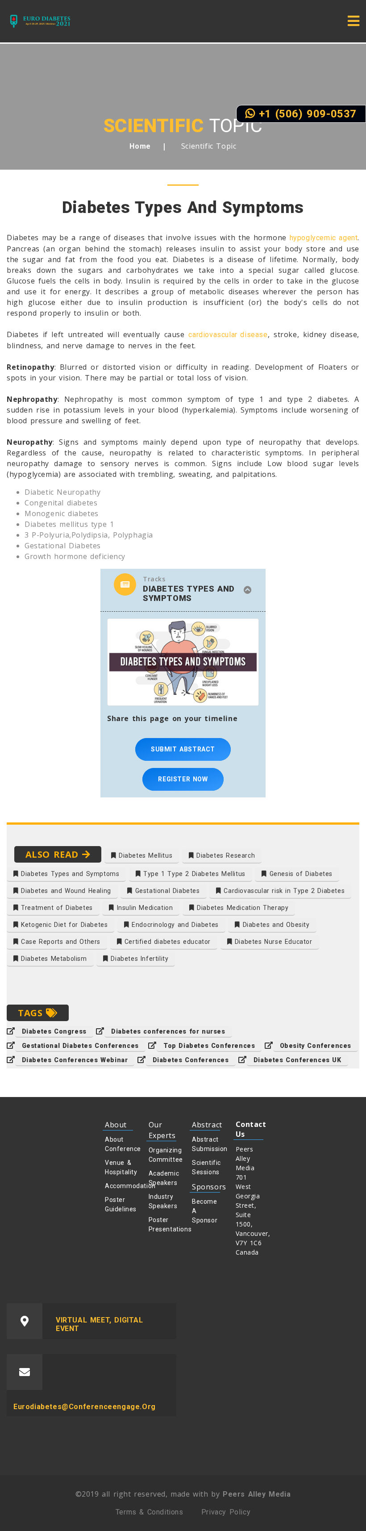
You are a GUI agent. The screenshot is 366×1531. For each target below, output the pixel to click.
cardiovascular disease (227, 334)
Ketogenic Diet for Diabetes (63, 924)
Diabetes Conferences (191, 1060)
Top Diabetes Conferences (209, 1045)
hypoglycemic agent (324, 238)
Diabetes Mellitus (144, 855)
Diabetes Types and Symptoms (69, 873)
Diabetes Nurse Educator (272, 941)
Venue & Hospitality (119, 1167)
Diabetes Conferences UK (297, 1060)
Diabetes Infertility (138, 958)
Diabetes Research (224, 855)
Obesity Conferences (315, 1045)
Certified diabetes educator (166, 941)
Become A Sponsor (204, 1211)
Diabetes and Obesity (275, 924)
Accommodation (119, 1185)
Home (139, 146)
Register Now (183, 779)
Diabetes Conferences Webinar (75, 1060)
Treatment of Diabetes (56, 907)
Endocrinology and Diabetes (174, 924)
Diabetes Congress (54, 1031)
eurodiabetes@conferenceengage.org (84, 1406)
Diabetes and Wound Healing (65, 890)
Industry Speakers (163, 1201)
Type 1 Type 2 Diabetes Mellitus (193, 873)
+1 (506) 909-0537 (306, 114)
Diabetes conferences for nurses (168, 1031)
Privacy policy (225, 1512)
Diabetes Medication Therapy (242, 907)
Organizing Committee (163, 1155)
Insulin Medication (143, 907)
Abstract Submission (206, 1144)
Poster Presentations (163, 1224)
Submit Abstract (183, 749)
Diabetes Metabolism (53, 958)
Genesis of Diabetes (300, 873)
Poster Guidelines (119, 1204)
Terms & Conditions (149, 1512)
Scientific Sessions (206, 1167)
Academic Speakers (163, 1178)
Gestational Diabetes (166, 890)
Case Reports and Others (59, 941)
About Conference (119, 1144)
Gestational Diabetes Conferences (80, 1045)
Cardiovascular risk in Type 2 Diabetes (283, 890)
